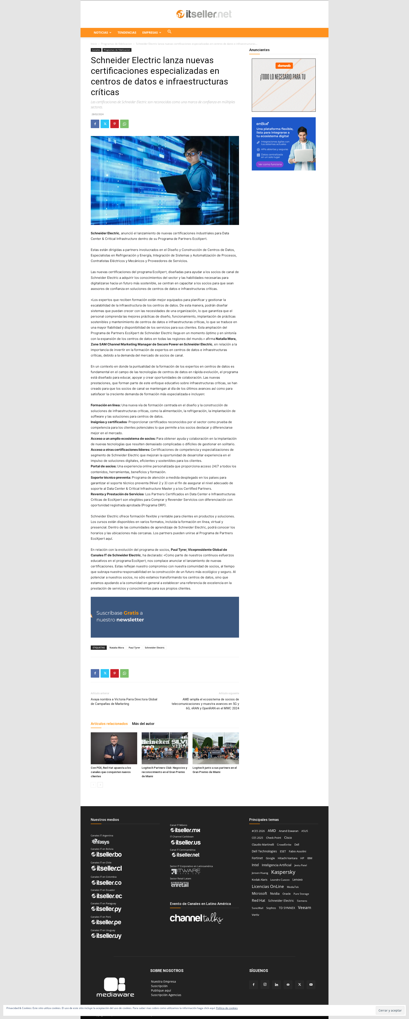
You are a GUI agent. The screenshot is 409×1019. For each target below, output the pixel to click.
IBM (309, 858)
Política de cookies (227, 1008)
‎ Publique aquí (160, 990)
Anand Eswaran (288, 831)
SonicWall (257, 908)
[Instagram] (265, 984)
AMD (272, 830)
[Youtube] (311, 984)
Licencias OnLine (268, 886)
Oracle (286, 894)
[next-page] (100, 784)
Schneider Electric (154, 647)
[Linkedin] (276, 984)
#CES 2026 (258, 831)
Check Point (273, 838)
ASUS (304, 831)
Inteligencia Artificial (276, 865)
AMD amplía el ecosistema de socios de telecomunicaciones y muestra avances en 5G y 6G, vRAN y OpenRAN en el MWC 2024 (205, 703)
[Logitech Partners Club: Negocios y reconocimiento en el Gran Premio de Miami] (165, 748)
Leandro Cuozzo (279, 880)
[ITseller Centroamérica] (204, 14)
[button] (169, 32)
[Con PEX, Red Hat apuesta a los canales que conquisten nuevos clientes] (114, 748)
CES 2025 (257, 838)
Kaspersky (283, 872)
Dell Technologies (264, 851)
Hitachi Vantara (287, 858)
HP (302, 858)
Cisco (288, 837)
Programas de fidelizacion (116, 44)
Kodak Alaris (259, 880)
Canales (96, 49)
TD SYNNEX (287, 908)
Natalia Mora (116, 647)
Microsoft (259, 893)
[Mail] (288, 984)
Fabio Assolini (297, 851)
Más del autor (143, 723)
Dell (296, 844)
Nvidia (274, 893)
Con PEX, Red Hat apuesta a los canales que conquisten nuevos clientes (111, 772)
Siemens (302, 901)
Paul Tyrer (134, 647)
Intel (255, 865)
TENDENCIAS (127, 32)
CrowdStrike (284, 844)
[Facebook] (95, 124)
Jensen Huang (260, 873)
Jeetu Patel (300, 865)
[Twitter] (105, 124)
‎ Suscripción (159, 986)
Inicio (94, 44)
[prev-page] (93, 784)
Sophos (271, 908)
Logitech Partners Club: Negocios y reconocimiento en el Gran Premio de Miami (164, 772)
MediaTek (293, 887)
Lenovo (297, 879)
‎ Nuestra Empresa (163, 981)
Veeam (304, 907)
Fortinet (257, 858)
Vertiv (255, 915)
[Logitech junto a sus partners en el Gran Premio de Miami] (216, 748)
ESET (283, 851)
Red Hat (258, 900)
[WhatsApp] (124, 124)
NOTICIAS (101, 32)
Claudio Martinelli (263, 844)
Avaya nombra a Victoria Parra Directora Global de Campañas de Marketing (124, 701)
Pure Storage (301, 894)
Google (270, 858)
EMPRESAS (150, 32)
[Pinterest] (114, 124)
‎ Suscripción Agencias (165, 995)
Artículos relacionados (109, 723)
